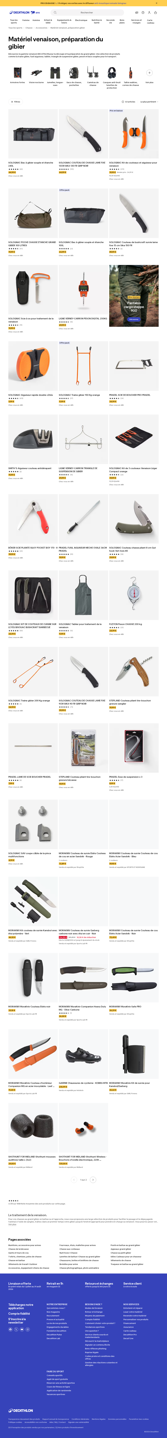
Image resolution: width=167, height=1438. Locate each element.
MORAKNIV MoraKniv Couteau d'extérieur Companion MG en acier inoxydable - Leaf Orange (30, 1085)
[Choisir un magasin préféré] (137, 12)
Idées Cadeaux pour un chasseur (126, 1256)
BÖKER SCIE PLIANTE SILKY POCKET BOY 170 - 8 (33, 547)
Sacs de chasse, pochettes (74, 83)
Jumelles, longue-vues (55, 83)
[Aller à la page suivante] (93, 1180)
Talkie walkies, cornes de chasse (130, 83)
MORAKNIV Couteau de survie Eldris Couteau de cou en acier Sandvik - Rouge (82, 855)
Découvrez (133, 319)
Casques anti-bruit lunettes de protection (112, 85)
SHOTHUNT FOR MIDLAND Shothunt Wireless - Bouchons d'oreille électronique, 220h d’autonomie (83, 1158)
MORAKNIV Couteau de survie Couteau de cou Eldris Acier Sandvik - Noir (133, 932)
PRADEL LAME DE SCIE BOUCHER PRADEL (29, 777)
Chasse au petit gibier (121, 1253)
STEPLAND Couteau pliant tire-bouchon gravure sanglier (130, 702)
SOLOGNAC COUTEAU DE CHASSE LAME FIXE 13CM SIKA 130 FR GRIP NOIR (82, 164)
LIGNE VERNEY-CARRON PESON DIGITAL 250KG (83, 318)
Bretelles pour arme (68, 1264)
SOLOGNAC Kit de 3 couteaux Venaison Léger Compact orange (133, 470)
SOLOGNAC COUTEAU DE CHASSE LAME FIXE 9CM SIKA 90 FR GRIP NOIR (82, 702)
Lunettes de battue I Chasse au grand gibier (79, 1256)
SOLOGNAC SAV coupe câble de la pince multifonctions (30, 855)
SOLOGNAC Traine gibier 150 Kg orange (79, 395)
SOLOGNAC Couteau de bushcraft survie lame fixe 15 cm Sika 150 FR (133, 244)
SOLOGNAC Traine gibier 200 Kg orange (29, 700)
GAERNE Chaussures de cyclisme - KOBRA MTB (83, 1083)
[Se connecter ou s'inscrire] (149, 12)
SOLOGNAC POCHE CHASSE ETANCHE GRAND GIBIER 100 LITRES (32, 244)
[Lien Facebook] (10, 1329)
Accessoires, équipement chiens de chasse (28, 1268)
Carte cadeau (150, 21)
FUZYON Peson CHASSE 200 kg (125, 624)
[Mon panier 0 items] (155, 12)
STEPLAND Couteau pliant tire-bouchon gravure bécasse (80, 778)
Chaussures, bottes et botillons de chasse (79, 1260)
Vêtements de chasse (121, 1260)
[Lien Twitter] (16, 1329)
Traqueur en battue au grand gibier (127, 1264)
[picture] (33, 134)
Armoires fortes (17, 82)
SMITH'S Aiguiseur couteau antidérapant (29, 468)
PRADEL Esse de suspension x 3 (125, 777)
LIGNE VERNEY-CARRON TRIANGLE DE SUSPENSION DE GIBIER (78, 470)
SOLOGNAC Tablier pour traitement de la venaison (80, 626)
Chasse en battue (16, 1260)
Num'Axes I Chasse (68, 1253)
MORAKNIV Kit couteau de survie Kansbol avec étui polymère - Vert (33, 932)
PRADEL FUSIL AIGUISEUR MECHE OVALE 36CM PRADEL (83, 549)
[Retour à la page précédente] (74, 1180)
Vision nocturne (36, 82)
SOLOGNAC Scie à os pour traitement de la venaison (31, 320)
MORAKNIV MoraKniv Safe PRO (125, 1006)
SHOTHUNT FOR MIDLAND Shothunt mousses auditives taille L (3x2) (32, 1158)
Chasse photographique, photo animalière (79, 1268)
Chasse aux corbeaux (69, 1249)
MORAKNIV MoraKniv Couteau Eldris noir (29, 1006)
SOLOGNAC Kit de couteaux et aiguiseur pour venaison (133, 164)
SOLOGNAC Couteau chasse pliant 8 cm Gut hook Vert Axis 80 (132, 549)
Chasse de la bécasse (18, 1249)
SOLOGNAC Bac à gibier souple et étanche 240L (31, 164)
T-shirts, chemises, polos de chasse (24, 1256)
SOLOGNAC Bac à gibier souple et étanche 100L (81, 244)
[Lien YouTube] (22, 1329)
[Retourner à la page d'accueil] (24, 12)
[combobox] (150, 101)
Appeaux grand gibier (121, 1249)
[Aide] (143, 12)
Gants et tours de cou (18, 1253)
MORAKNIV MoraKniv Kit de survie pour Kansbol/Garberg (129, 1084)
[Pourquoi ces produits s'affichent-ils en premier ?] (123, 101)
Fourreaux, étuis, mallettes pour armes (77, 1245)
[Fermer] (156, 3)
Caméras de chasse (93, 83)
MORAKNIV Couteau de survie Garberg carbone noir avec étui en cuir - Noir (79, 932)
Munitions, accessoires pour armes (24, 1245)
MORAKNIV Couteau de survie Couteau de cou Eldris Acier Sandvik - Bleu (133, 855)
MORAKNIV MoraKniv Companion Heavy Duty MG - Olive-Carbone (82, 1008)
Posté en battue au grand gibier (125, 1245)
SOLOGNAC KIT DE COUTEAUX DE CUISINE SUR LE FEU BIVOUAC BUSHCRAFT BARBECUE (32, 626)
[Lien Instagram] (28, 1329)
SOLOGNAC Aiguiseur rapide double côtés (30, 395)
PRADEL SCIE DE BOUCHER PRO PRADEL (129, 395)
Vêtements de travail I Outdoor (22, 1264)
